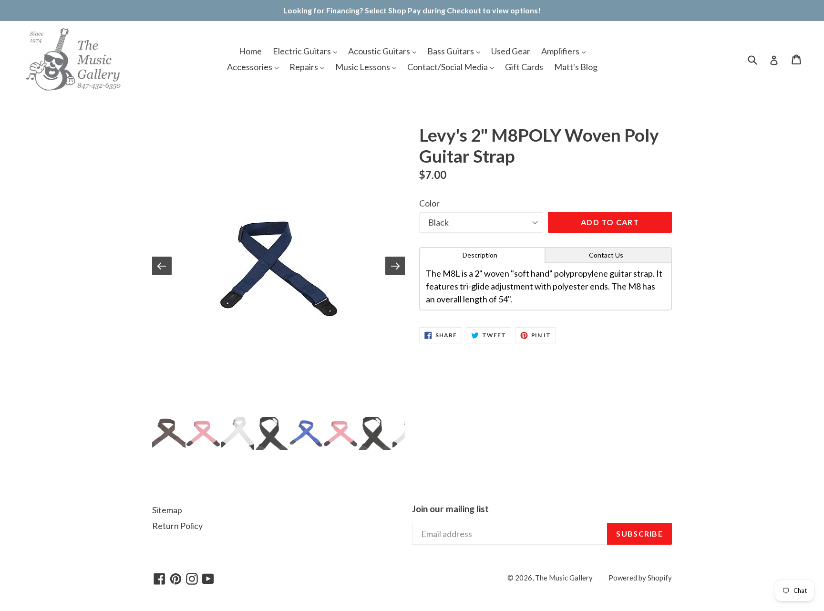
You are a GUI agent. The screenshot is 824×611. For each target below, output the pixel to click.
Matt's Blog (575, 67)
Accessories (250, 67)
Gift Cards (524, 67)
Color (429, 203)
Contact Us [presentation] (606, 255)
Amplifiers (561, 51)
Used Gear (510, 51)
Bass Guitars (451, 51)
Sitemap (167, 510)
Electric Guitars (302, 51)
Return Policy (177, 525)
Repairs (304, 67)
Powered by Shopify (640, 577)
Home (250, 51)
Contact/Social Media (448, 67)
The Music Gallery (564, 577)
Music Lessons (363, 67)
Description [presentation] (480, 255)
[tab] (482, 255)
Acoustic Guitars (380, 51)
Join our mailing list (450, 509)
